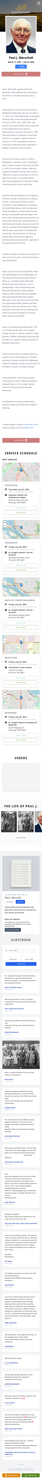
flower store (28, 427)
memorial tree (30, 424)
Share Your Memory (12, 930)
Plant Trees (21, 512)
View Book (9, 902)
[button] (21, 470)
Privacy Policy (15, 1470)
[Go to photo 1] (20, 1067)
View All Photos (21, 838)
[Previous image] (4, 1055)
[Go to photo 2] (21, 1067)
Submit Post (21, 964)
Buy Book (20, 902)
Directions (21, 508)
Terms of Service (26, 1470)
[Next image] (38, 1055)
